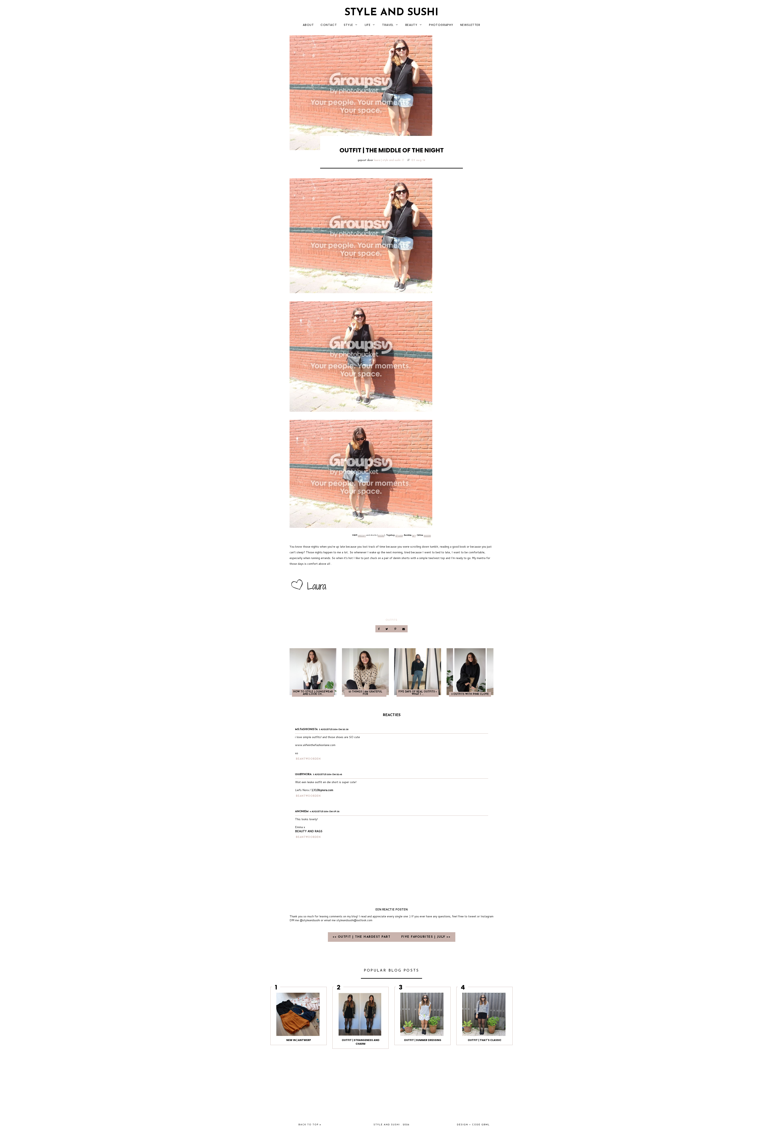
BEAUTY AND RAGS (308, 831)
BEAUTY (411, 25)
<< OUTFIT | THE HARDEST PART (362, 937)
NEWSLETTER (470, 25)
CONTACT (329, 25)
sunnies (427, 535)
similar (381, 535)
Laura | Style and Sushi (387, 160)
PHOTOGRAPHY (441, 25)
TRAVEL (388, 25)
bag (414, 535)
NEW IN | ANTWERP (298, 1040)
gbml (485, 1125)
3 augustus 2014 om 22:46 (327, 775)
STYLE (348, 25)
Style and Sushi (391, 13)
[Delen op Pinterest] (395, 628)
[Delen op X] (387, 628)
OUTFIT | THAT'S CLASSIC (484, 1040)
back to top (309, 1125)
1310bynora (303, 774)
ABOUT (308, 25)
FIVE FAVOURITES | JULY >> (426, 937)
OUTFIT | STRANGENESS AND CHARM (360, 1041)
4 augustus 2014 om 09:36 (325, 812)
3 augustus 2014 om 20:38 (333, 729)
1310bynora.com (322, 790)
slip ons (399, 535)
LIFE (368, 25)
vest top (362, 535)
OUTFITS (391, 620)
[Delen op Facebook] (379, 628)
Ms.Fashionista (306, 729)
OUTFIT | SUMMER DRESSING (422, 1040)
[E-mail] (403, 628)
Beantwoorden (308, 759)
